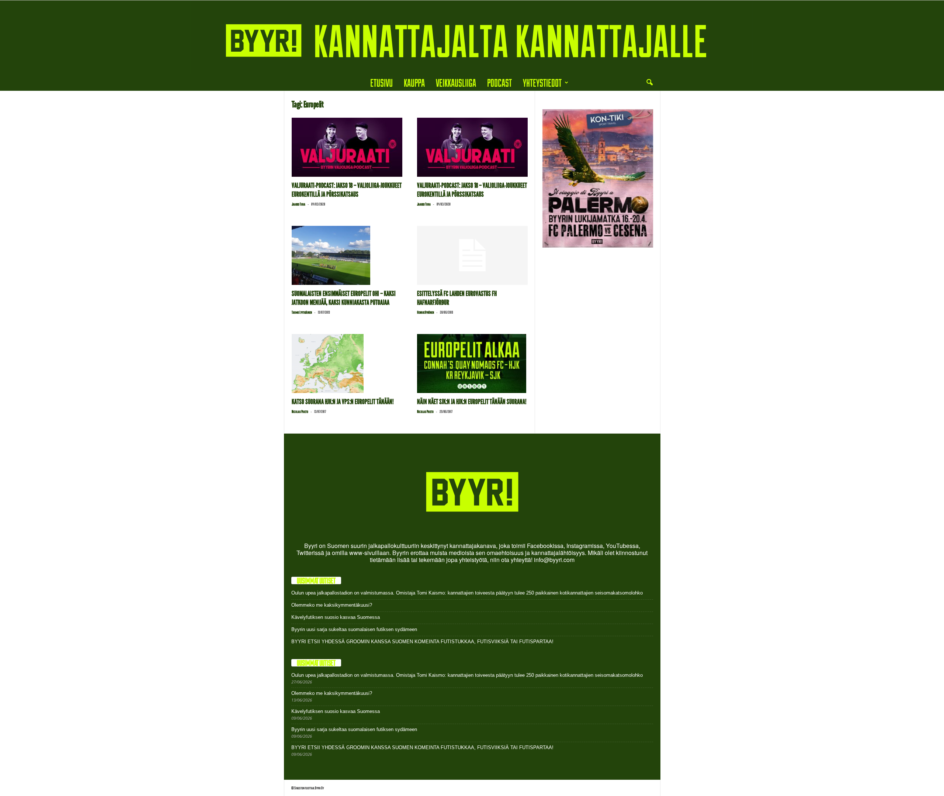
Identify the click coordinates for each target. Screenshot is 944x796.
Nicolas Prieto (300, 411)
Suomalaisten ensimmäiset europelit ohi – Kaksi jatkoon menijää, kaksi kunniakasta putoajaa (344, 298)
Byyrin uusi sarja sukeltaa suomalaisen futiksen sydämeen (354, 629)
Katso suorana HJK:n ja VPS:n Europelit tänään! (343, 401)
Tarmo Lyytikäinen (302, 312)
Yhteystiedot (542, 82)
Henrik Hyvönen (425, 312)
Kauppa (414, 82)
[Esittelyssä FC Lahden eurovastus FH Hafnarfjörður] (472, 255)
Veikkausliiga (456, 82)
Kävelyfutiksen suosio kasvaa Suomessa (335, 617)
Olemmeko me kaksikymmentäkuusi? (331, 605)
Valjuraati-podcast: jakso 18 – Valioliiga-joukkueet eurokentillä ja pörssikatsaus (347, 190)
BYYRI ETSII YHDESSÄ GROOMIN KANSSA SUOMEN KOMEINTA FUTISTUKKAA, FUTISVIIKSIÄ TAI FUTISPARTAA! (422, 641)
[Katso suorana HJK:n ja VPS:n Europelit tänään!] (347, 363)
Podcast (499, 82)
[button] (649, 83)
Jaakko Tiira (298, 204)
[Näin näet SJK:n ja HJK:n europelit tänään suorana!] (472, 363)
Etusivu (381, 82)
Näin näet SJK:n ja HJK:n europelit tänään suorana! (472, 401)
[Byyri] (472, 37)
